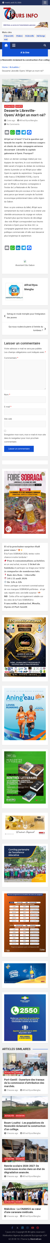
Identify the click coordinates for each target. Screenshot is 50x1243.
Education (20, 1116)
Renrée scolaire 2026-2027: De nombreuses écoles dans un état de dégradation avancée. (24, 1169)
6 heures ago (12, 1216)
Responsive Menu (45, 2)
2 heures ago (12, 1090)
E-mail (7, 407)
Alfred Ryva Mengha (29, 120)
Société (19, 106)
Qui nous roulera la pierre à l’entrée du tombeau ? (26, 328)
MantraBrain (35, 1239)
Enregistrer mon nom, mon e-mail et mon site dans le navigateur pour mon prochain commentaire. (25, 438)
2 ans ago (11, 120)
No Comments (13, 124)
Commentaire (11, 358)
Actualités (9, 106)
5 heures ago (12, 1133)
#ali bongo (41, 36)
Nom (7, 394)
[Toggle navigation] (14, 45)
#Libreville (29, 36)
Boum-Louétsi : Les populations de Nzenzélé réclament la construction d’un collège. (24, 1126)
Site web (8, 419)
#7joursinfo (8, 36)
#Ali (5, 40)
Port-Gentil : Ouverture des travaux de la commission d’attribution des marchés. (24, 1083)
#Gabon (19, 36)
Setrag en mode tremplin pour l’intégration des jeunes (26, 316)
